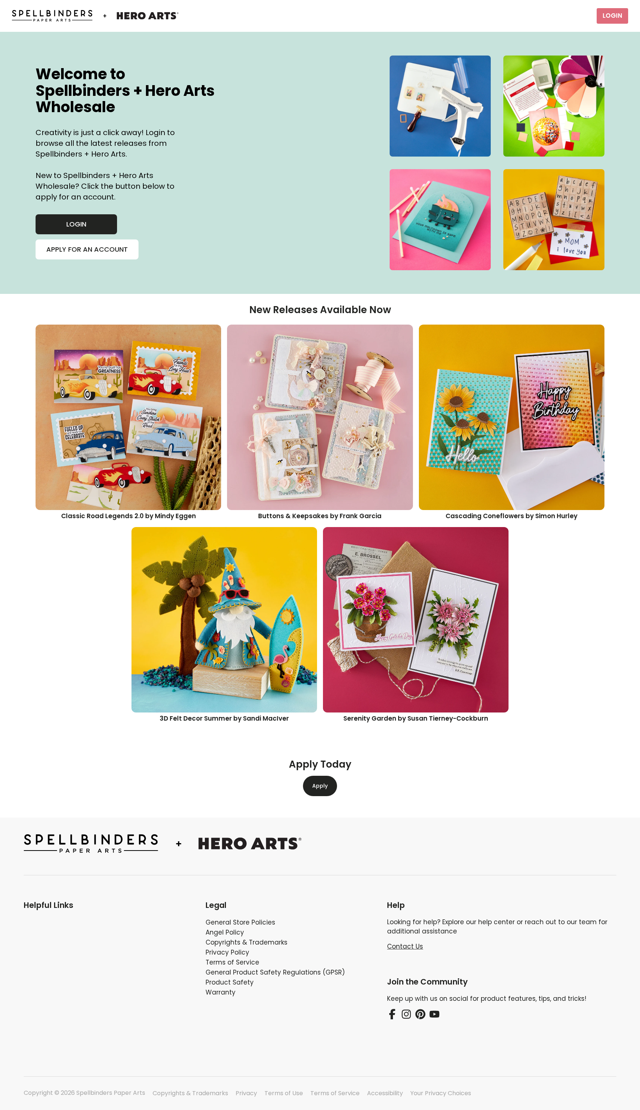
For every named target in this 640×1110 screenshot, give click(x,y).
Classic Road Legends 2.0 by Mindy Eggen (128, 516)
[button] (109, 905)
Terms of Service (335, 1093)
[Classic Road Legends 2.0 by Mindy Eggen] (128, 417)
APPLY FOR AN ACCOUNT (87, 249)
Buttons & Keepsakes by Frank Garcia (319, 516)
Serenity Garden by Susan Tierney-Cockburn (415, 718)
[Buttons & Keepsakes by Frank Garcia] (320, 417)
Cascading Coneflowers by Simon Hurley (511, 516)
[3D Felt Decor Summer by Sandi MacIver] (224, 619)
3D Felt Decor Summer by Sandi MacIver (224, 718)
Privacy (246, 1093)
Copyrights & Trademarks (190, 1093)
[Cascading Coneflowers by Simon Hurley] (511, 417)
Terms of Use (283, 1093)
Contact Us (405, 946)
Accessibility (385, 1093)
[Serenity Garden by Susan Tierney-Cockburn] (416, 619)
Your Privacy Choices (440, 1093)
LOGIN (612, 15)
